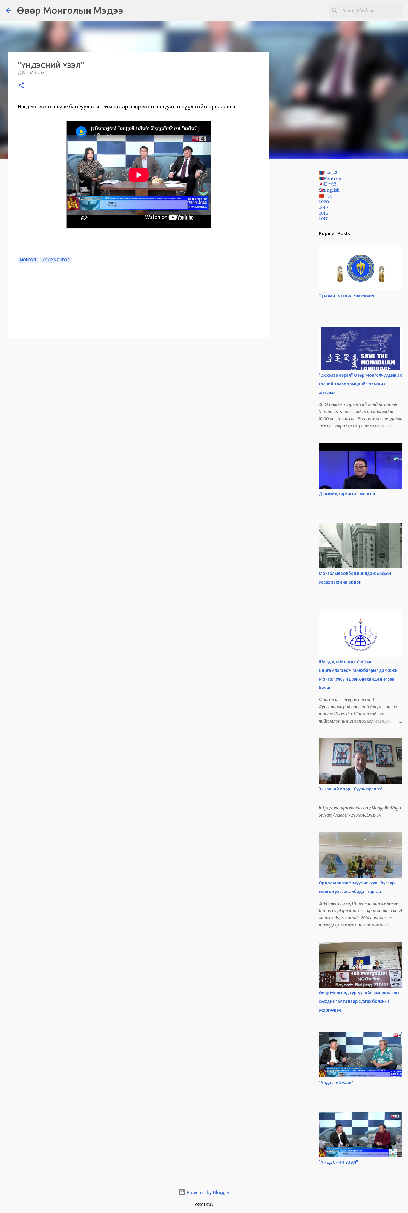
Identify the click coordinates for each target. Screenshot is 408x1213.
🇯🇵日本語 (327, 184)
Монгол (28, 260)
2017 (323, 218)
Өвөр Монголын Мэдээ (70, 10)
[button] (21, 86)
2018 (323, 213)
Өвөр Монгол (56, 260)
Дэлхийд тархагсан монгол (347, 493)
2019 (323, 207)
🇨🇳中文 (325, 195)
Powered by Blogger (207, 1192)
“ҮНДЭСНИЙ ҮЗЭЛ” (338, 1162)
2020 (324, 201)
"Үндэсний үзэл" (336, 1082)
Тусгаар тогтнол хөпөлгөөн (346, 295)
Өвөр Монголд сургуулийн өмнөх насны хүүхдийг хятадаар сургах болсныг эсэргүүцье (359, 1001)
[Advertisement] (299, 257)
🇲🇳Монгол (330, 178)
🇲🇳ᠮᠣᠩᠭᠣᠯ (328, 173)
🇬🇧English (329, 190)
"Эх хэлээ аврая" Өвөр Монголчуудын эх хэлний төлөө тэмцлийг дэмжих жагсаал (360, 384)
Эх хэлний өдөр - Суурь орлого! (350, 788)
